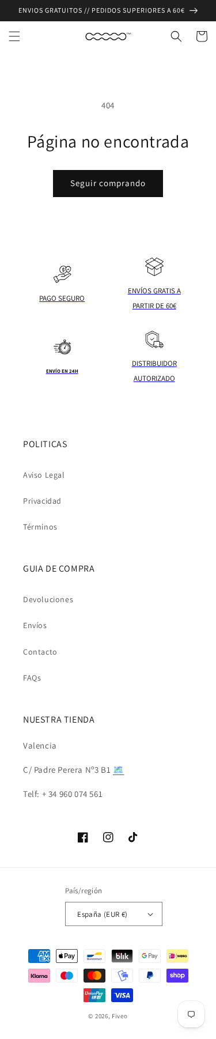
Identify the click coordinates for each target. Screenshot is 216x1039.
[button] (14, 36)
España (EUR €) (102, 914)
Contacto (40, 652)
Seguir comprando (108, 182)
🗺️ (118, 769)
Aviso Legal (44, 475)
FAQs (32, 677)
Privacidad (42, 501)
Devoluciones (48, 599)
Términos (40, 527)
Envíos (35, 625)
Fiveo (120, 1016)
